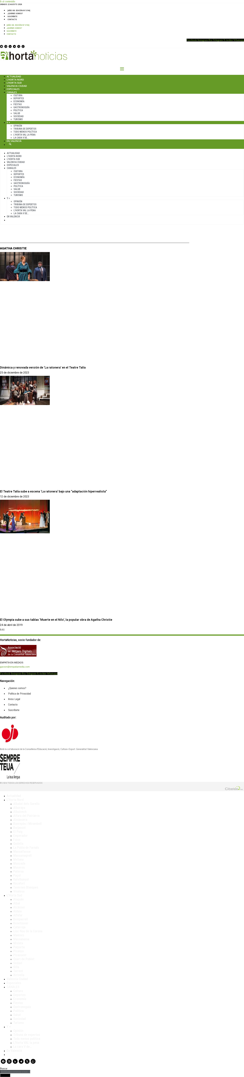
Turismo (18, 119)
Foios (16, 840)
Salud (16, 113)
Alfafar (18, 915)
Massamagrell (22, 855)
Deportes (18, 98)
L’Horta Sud (14, 82)
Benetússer (20, 923)
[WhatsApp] (23, 46)
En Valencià (14, 141)
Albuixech (19, 812)
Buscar (10, 144)
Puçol (17, 875)
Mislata (18, 943)
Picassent (19, 955)
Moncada (19, 863)
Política (18, 110)
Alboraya (19, 808)
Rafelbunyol (21, 879)
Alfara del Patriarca (26, 816)
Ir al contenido (7, 1)
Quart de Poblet (23, 959)
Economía (18, 101)
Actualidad (14, 76)
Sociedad (18, 116)
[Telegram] (14, 46)
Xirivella (18, 975)
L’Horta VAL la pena (26, 1043)
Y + (8, 122)
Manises (18, 935)
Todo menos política (25, 131)
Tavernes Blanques (25, 887)
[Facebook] (1, 46)
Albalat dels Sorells (26, 804)
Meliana (18, 859)
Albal (16, 903)
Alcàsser (19, 907)
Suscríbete (12, 16)
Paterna (18, 871)
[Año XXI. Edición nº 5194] (18, 10)
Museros (19, 867)
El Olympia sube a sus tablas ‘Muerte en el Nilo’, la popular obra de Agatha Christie (56, 619)
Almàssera (20, 820)
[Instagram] (5, 46)
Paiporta (19, 947)
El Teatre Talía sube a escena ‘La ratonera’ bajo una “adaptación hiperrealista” (53, 491)
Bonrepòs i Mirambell (27, 824)
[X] (18, 46)
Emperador (20, 836)
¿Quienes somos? (15, 13)
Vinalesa (18, 891)
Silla (16, 967)
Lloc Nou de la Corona (27, 931)
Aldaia (17, 911)
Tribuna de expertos (24, 128)
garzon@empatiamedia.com (15, 666)
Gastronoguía (21, 107)
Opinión (17, 125)
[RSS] (10, 46)
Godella (18, 844)
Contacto (12, 19)
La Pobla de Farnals (26, 848)
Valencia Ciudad (17, 85)
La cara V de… (21, 137)
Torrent (18, 971)
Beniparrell (20, 919)
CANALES (13, 987)
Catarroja (19, 927)
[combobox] (15, 1072)
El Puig (17, 832)
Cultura (17, 95)
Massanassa (21, 939)
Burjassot (19, 828)
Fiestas (17, 104)
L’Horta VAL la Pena (24, 134)
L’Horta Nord (15, 79)
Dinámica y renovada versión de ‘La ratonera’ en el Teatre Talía (43, 367)
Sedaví (17, 963)
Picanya (18, 951)
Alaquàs (18, 899)
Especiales (13, 89)
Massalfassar (22, 852)
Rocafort (19, 883)
